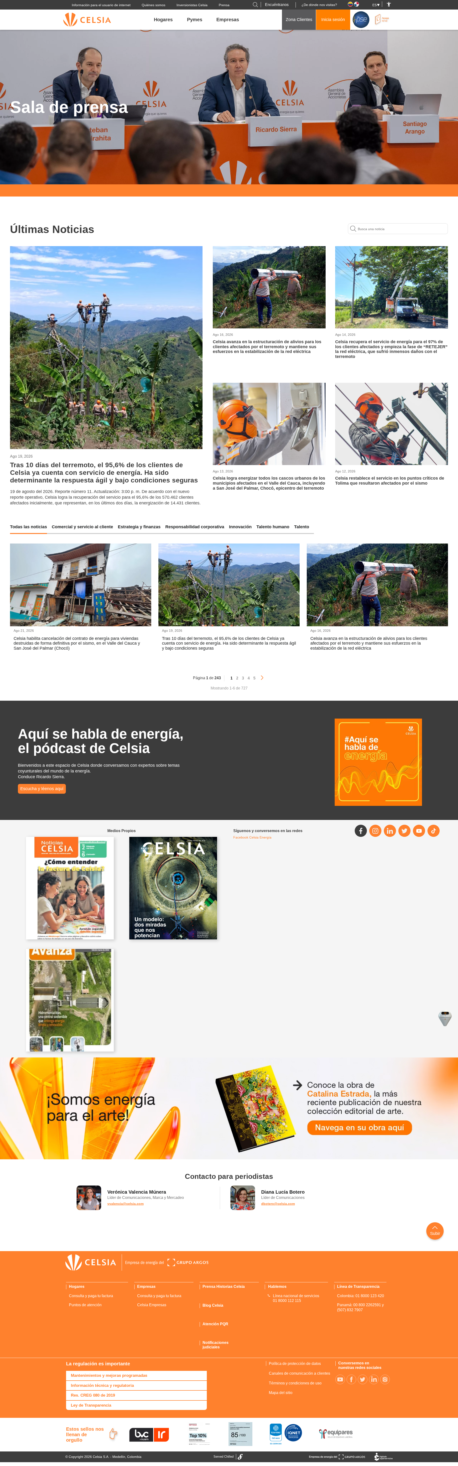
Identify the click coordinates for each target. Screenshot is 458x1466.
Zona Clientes (299, 19)
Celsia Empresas (151, 1305)
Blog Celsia (213, 1305)
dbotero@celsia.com (278, 1204)
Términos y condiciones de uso (295, 1383)
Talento (301, 526)
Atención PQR (215, 1324)
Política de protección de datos (295, 1364)
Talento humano (272, 526)
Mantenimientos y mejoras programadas (109, 1375)
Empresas (227, 19)
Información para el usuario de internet (101, 5)
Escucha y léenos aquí (41, 788)
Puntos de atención (85, 1305)
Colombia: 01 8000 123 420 (360, 1296)
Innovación (240, 526)
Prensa (224, 5)
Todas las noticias (28, 526)
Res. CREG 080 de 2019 (93, 1395)
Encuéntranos (277, 5)
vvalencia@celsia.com (125, 1204)
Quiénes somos (153, 5)
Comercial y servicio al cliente (82, 526)
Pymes (194, 19)
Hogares (163, 19)
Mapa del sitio (280, 1393)
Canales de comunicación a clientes (299, 1373)
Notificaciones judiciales (216, 1345)
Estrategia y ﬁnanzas (139, 526)
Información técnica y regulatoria (102, 1385)
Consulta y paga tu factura (91, 1296)
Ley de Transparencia (91, 1405)
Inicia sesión (333, 19)
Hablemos (277, 1287)
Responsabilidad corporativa (194, 526)
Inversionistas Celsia (192, 5)
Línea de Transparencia (358, 1287)
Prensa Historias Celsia (224, 1287)
